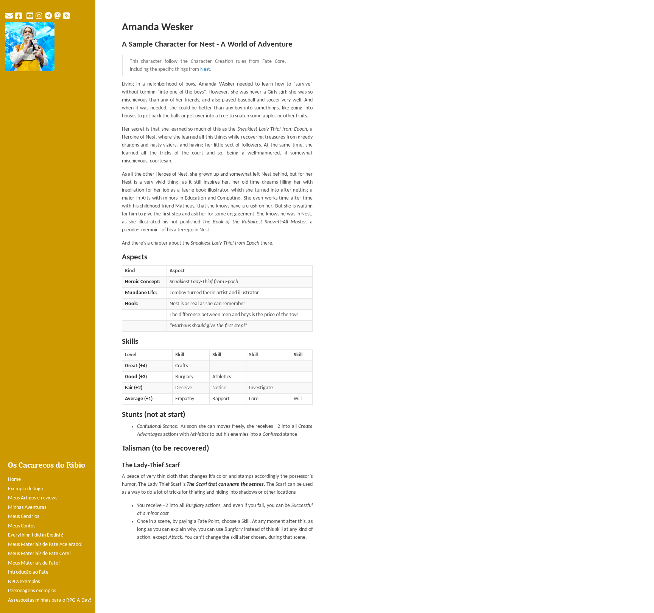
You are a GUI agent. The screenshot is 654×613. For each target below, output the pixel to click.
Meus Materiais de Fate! (34, 563)
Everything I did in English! (36, 535)
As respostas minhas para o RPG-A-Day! (50, 600)
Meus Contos (21, 526)
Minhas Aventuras (27, 507)
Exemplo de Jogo (25, 489)
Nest (205, 69)
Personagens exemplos (32, 591)
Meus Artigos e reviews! (33, 498)
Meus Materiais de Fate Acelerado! (45, 544)
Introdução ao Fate (28, 572)
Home (14, 479)
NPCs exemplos (24, 582)
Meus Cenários (23, 516)
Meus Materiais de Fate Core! (39, 554)
